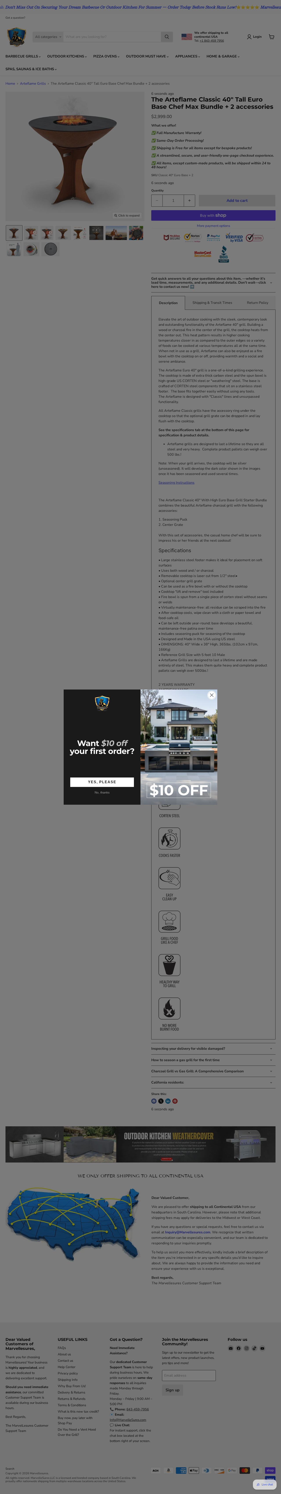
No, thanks (102, 792)
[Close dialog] (212, 695)
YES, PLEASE (102, 782)
